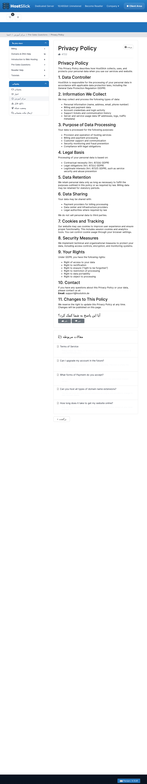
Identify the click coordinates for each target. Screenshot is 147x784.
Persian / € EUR (130, 781)
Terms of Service (95, 349)
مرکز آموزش (19, 34)
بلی (65, 321)
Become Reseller (94, 6)
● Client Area (134, 6)
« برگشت (61, 419)
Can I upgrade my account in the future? (94, 363)
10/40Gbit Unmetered (69, 6)
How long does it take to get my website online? (96, 406)
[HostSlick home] (16, 6)
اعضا (9, 34)
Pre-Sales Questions (38, 34)
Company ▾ (113, 6)
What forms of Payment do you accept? (93, 377)
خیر (79, 321)
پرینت (129, 47)
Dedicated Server (44, 6)
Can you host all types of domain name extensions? (96, 391)
